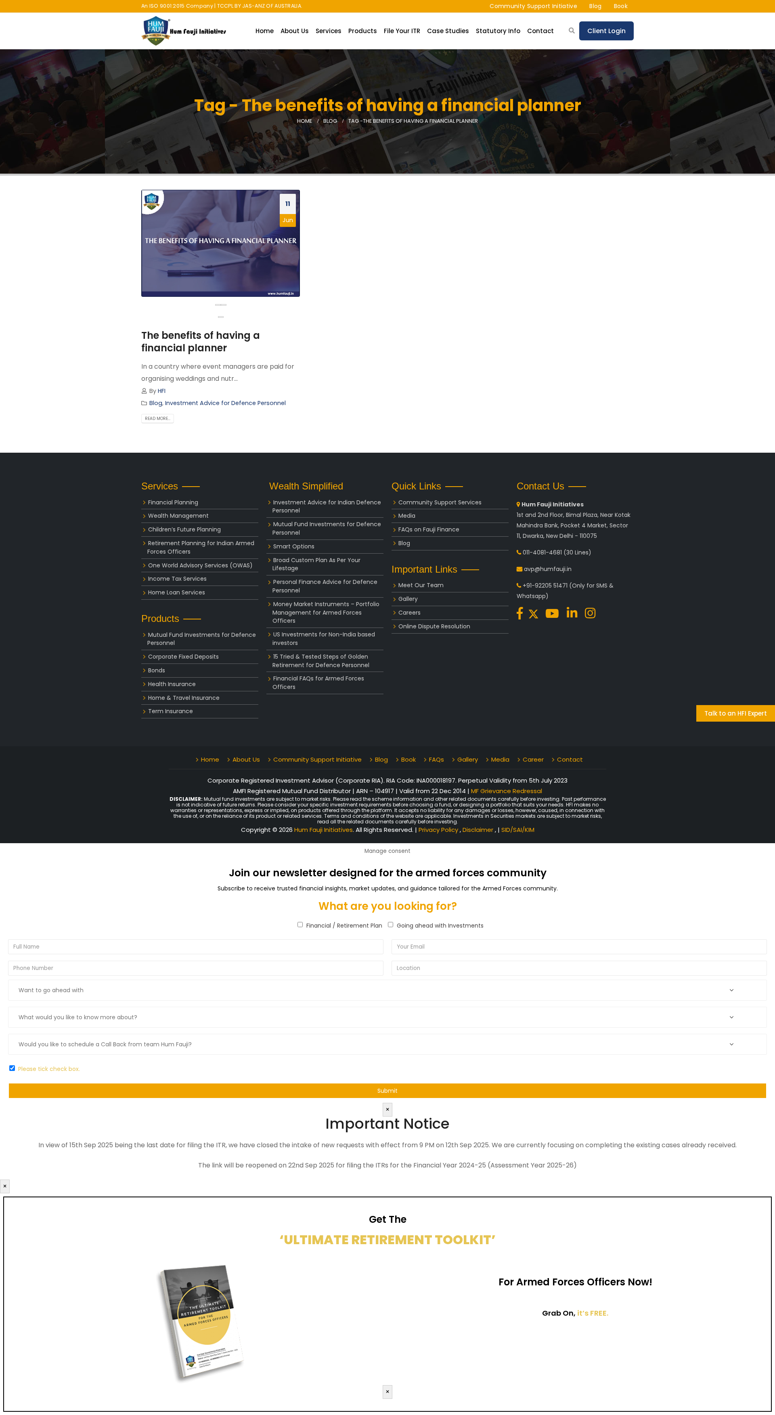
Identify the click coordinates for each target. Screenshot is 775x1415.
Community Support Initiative (533, 6)
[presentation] (218, 305)
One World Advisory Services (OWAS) (200, 565)
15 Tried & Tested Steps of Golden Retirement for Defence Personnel (320, 661)
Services (328, 31)
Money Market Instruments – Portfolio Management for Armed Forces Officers (325, 612)
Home (265, 31)
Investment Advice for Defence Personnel (225, 403)
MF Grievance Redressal (506, 791)
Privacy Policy (439, 829)
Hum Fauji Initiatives (323, 829)
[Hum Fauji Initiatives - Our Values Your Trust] (183, 30)
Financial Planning (173, 502)
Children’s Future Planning (184, 529)
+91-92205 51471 (545, 586)
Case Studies (448, 31)
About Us (246, 759)
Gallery (408, 599)
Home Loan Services (176, 592)
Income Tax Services (177, 579)
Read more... (157, 419)
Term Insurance (170, 711)
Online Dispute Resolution (434, 626)
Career (533, 759)
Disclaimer (479, 829)
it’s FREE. (592, 1313)
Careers (409, 613)
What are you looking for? (387, 906)
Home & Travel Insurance (184, 698)
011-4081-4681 (542, 552)
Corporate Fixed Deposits (183, 657)
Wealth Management (178, 516)
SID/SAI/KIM (517, 829)
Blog (595, 6)
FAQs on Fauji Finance (428, 529)
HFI (161, 391)
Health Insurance (172, 684)
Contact (540, 31)
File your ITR (402, 31)
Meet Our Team (421, 585)
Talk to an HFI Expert (735, 713)
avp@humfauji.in (548, 569)
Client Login (606, 31)
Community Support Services (440, 502)
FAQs (436, 759)
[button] (221, 317)
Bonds (156, 670)
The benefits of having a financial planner (200, 342)
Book (621, 6)
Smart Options (293, 546)
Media (406, 516)
